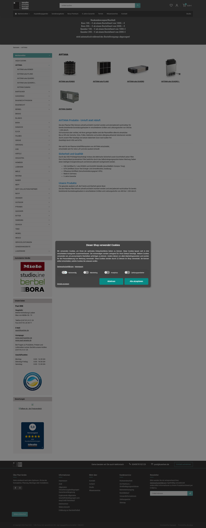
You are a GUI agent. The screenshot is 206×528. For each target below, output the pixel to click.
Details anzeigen (63, 284)
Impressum (79, 267)
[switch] (64, 272)
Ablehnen (111, 281)
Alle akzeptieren (136, 281)
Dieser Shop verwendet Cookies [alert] (103, 245)
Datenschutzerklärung (65, 267)
